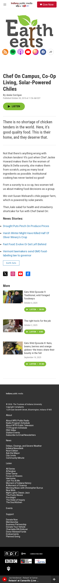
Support (10, 514)
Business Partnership (16, 524)
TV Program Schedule (16, 428)
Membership (12, 522)
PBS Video (11, 430)
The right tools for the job (37, 320)
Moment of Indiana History (18, 483)
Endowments (12, 534)
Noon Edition (12, 451)
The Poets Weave (14, 495)
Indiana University (34, 404)
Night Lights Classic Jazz (18, 493)
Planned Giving (13, 536)
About (9, 415)
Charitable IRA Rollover (17, 529)
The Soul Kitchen (14, 502)
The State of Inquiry (15, 500)
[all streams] (55, 579)
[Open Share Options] (51, 52)
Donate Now (12, 520)
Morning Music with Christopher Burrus (24, 488)
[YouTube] (28, 52)
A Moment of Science (16, 485)
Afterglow (11, 471)
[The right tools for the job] (13, 325)
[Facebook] (43, 52)
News (8, 440)
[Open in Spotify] (13, 52)
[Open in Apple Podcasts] (20, 52)
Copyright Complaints (15, 407)
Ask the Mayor (13, 453)
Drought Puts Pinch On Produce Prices (26, 226)
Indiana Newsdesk (14, 448)
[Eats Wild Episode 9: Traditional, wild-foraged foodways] (13, 296)
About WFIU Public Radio (17, 421)
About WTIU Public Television (20, 425)
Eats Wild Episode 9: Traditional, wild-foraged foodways (37, 295)
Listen (9, 463)
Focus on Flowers (14, 476)
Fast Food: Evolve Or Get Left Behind (24, 244)
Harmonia (10, 478)
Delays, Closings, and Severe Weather (24, 446)
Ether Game (11, 474)
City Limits (11, 455)
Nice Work (10, 490)
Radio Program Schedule (18, 423)
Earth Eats (11, 263)
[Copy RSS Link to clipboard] (5, 52)
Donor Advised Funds (16, 532)
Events (9, 508)
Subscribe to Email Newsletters (21, 435)
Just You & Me (13, 481)
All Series (10, 469)
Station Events (13, 433)
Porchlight (11, 497)
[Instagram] (36, 52)
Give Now (48, 4)
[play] (5, 579)
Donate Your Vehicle (15, 527)
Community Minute (15, 458)
